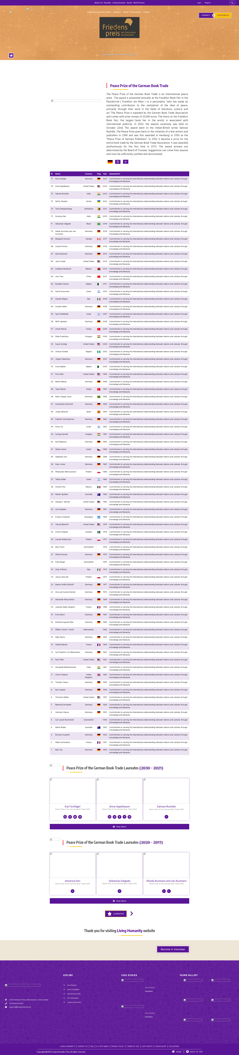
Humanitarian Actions (102, 12)
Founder (107, 2)
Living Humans (119, 2)
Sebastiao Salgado (119, 880)
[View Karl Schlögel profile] (72, 803)
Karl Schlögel (72, 806)
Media (125, 12)
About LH (98, 2)
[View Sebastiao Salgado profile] (119, 877)
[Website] (70, 817)
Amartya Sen (72, 880)
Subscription (136, 12)
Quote (129, 2)
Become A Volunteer (173, 949)
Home (89, 12)
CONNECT (205, 15)
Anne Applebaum (119, 806)
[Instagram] (80, 817)
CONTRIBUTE (223, 15)
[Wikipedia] (65, 817)
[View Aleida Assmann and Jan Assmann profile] (166, 877)
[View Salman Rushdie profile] (166, 803)
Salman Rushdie (166, 806)
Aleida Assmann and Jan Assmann (166, 880)
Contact (146, 12)
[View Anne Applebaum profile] (119, 803)
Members (117, 12)
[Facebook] (119, 817)
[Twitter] (124, 817)
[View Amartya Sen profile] (72, 877)
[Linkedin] (75, 817)
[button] (232, 3)
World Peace (139, 2)
